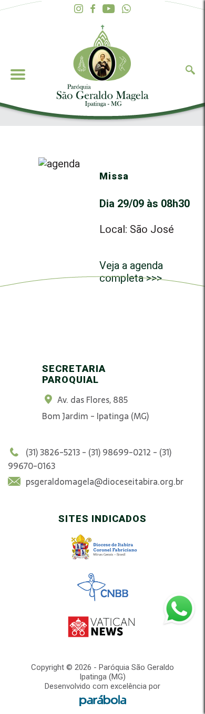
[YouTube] (108, 9)
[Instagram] (79, 9)
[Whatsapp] (126, 9)
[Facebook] (93, 9)
